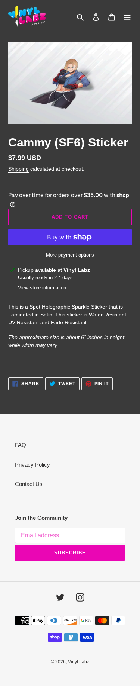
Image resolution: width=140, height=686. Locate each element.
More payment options (70, 255)
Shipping (18, 169)
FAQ (20, 445)
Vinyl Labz (78, 661)
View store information (42, 287)
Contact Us (29, 484)
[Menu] (127, 17)
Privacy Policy (32, 464)
